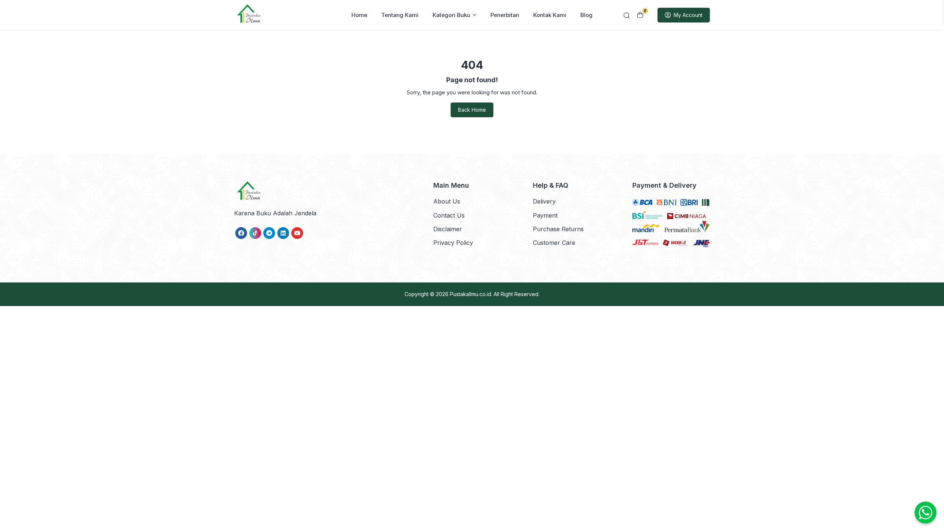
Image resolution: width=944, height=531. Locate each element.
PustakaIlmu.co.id (470, 294)
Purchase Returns (558, 229)
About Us (446, 201)
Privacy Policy (453, 242)
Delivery (544, 201)
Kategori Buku (451, 14)
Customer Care (554, 242)
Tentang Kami (400, 14)
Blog (586, 14)
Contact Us (449, 215)
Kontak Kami (549, 14)
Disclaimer (447, 229)
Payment (545, 215)
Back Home (472, 110)
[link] (241, 233)
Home (359, 14)
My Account (688, 15)
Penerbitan (504, 14)
